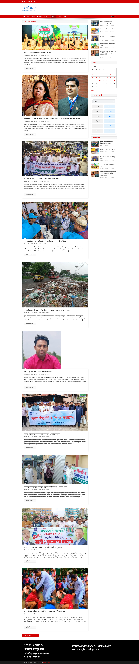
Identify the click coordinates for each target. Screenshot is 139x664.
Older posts (28, 635)
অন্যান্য (65, 16)
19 (103, 81)
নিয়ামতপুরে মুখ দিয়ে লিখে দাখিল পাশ (107, 29)
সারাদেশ (46, 16)
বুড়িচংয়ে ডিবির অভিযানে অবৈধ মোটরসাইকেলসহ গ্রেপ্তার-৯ (106, 22)
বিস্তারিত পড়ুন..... (31, 68)
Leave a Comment (45, 55)
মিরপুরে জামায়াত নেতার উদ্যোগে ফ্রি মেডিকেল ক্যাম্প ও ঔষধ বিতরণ (45, 241)
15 (114, 78)
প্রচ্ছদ (28, 16)
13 (107, 78)
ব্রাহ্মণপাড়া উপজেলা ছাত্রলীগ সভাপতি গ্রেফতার (38, 372)
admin (36, 55)
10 (96, 78)
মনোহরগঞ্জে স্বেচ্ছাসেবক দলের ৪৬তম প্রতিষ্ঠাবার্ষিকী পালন (41, 179)
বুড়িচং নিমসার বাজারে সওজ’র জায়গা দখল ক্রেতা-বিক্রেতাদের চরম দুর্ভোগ (47, 310)
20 (107, 81)
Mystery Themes (46, 662)
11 (100, 78)
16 (92, 81)
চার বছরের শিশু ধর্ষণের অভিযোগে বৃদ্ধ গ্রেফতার (107, 37)
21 (110, 81)
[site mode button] (112, 16)
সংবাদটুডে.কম (29, 8)
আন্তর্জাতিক (39, 16)
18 (100, 81)
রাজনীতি (53, 16)
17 (96, 81)
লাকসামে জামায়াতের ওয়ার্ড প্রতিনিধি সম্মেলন (37, 53)
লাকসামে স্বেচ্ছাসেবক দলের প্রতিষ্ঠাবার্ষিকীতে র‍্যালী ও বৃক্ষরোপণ (43, 547)
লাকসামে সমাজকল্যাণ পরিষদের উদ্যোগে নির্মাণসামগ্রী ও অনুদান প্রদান (45, 487)
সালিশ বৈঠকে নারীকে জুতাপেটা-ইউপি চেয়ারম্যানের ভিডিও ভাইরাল (44, 611)
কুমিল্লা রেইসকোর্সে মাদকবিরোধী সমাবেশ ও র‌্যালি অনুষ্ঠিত (42, 434)
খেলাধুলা (59, 16)
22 (114, 81)
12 (103, 78)
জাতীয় (33, 16)
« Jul (92, 90)
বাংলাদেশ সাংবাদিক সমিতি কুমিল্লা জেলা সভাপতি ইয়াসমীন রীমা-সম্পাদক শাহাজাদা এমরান (52, 119)
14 (110, 78)
